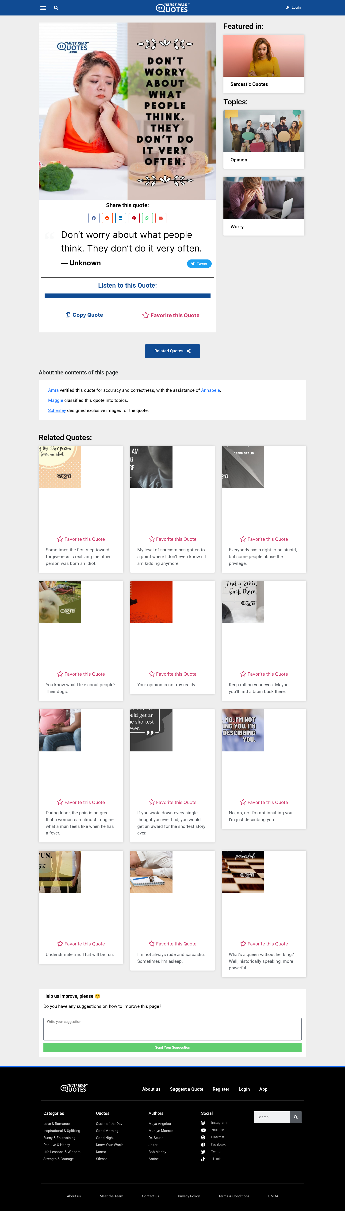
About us (151, 1089)
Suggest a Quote (186, 1089)
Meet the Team (111, 1196)
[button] (43, 7)
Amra (53, 390)
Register (221, 1089)
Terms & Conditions (233, 1196)
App (263, 1089)
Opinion (238, 160)
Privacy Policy (189, 1196)
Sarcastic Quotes (249, 84)
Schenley (57, 410)
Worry (237, 226)
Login (244, 1089)
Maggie (55, 400)
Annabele (210, 390)
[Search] (296, 1117)
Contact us (150, 1196)
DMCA (273, 1196)
